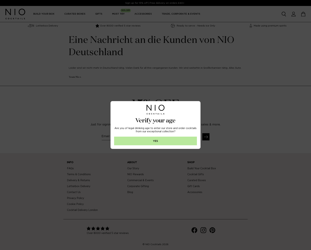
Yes (155, 141)
